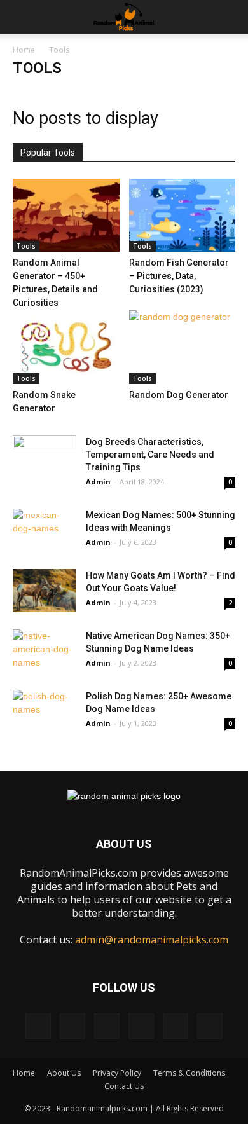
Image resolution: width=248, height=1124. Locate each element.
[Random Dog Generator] (182, 346)
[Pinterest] (107, 1026)
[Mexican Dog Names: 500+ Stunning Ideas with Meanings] (44, 530)
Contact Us (124, 1086)
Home (24, 50)
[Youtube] (210, 1026)
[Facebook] (38, 1026)
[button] (230, 17)
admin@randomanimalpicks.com (151, 940)
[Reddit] (141, 1026)
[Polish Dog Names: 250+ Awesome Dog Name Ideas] (44, 712)
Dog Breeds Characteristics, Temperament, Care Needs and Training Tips (150, 454)
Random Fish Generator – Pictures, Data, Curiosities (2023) (179, 275)
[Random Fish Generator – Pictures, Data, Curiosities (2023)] (182, 215)
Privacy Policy (117, 1072)
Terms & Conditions (189, 1072)
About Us (64, 1072)
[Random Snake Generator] (66, 346)
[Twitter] (175, 1026)
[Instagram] (72, 1026)
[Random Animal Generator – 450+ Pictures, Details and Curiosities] (66, 215)
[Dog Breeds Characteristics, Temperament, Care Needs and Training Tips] (44, 457)
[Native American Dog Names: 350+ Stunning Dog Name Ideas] (44, 651)
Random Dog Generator (178, 395)
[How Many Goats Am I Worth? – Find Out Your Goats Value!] (44, 591)
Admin (98, 481)
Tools (26, 246)
